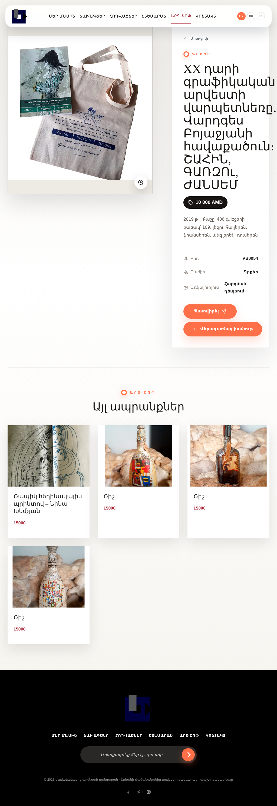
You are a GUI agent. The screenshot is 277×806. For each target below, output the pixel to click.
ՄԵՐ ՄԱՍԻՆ (64, 735)
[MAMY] (20, 16)
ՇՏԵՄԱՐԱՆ (161, 735)
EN (261, 16)
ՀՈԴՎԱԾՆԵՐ (129, 735)
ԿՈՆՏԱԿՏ (216, 735)
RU (251, 16)
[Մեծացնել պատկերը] (140, 182)
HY (241, 16)
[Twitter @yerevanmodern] (138, 792)
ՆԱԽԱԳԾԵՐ (96, 735)
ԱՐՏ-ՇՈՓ (189, 735)
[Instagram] (148, 792)
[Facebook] (128, 792)
